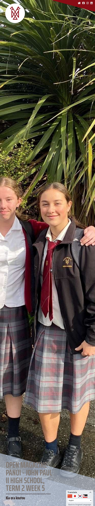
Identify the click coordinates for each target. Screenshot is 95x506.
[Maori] (85, 496)
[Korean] (80, 496)
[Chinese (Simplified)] (70, 496)
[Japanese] (75, 496)
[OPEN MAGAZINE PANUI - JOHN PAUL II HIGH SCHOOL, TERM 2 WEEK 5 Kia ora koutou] (47, 11)
